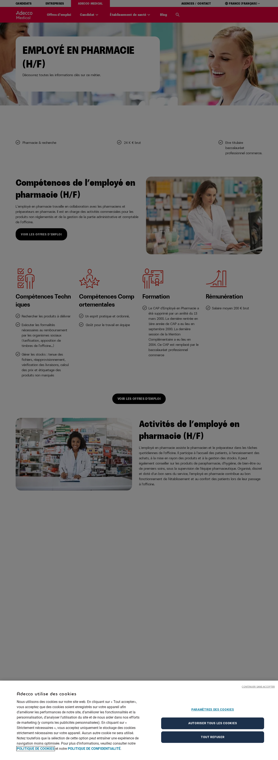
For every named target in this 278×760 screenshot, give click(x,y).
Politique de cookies (36, 749)
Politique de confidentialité (94, 749)
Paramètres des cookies (212, 709)
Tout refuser (212, 737)
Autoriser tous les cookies (212, 723)
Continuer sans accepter (258, 686)
